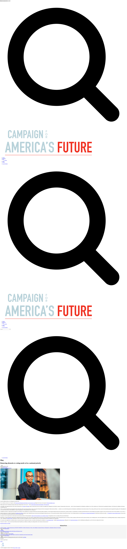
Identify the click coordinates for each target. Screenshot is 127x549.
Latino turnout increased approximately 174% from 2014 (40, 504)
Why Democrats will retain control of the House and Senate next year (11, 531)
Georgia (24, 506)
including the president (19, 513)
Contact (19, 547)
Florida (28, 506)
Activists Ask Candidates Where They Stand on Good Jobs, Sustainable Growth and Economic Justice (16, 534)
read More (2, 530)
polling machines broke (60, 520)
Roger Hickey (7, 528)
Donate (3, 162)
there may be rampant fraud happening (89, 513)
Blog (3, 159)
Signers (3, 157)
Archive (5, 160)
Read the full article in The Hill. (5, 523)
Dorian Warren (5, 467)
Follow (1, 541)
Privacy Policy (15, 547)
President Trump (9, 518)
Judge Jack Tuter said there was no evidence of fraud (40, 515)
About (3, 161)
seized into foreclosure (74, 520)
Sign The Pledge (5, 163)
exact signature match (49, 520)
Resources (4, 158)
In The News (5, 468)
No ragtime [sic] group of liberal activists (113, 513)
